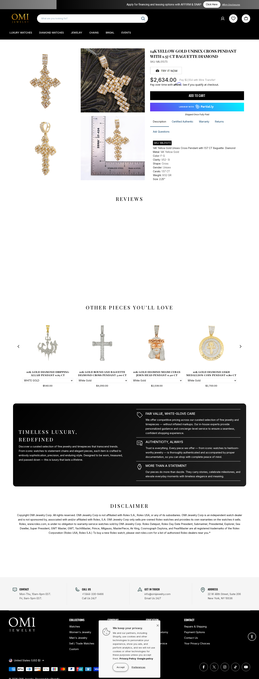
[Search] (143, 18)
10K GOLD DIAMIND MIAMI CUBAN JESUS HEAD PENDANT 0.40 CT (156, 373)
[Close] (157, 625)
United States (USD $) (27, 660)
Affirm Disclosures (180, 5)
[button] (252, 636)
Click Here (161, 4)
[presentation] (18, 347)
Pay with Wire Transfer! (197, 79)
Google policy (145, 658)
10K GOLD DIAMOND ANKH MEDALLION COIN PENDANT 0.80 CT (211, 373)
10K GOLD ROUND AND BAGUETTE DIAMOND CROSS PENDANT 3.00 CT (102, 373)
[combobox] (92, 18)
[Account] (223, 18)
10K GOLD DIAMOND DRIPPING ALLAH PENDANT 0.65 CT (47, 373)
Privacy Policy (127, 658)
